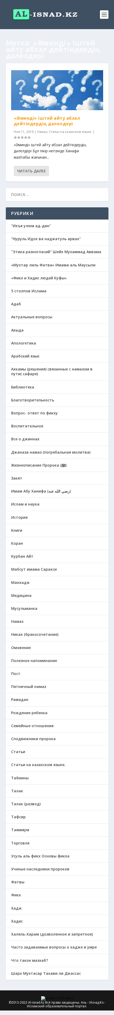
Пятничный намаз (28, 686)
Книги (16, 530)
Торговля (20, 843)
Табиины (20, 777)
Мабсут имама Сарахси (34, 569)
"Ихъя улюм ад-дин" (31, 225)
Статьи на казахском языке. (70, 131)
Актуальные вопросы (31, 316)
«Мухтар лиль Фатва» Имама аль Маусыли (53, 264)
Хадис (17, 921)
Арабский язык (25, 356)
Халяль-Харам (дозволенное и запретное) (52, 934)
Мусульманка (24, 608)
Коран (17, 543)
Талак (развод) (26, 803)
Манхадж (20, 582)
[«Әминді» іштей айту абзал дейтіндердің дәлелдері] (57, 90)
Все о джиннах (25, 438)
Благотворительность (32, 400)
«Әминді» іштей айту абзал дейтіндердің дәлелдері (47, 121)
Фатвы (17, 881)
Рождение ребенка (29, 712)
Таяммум (20, 829)
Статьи (18, 751)
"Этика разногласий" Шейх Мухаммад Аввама (56, 251)
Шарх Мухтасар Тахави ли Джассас (46, 973)
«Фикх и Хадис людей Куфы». (39, 277)
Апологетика (23, 343)
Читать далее (31, 170)
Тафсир (18, 816)
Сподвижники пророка (33, 738)
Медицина (21, 595)
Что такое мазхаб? (29, 960)
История (19, 517)
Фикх (16, 894)
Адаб (16, 303)
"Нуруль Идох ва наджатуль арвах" (46, 238)
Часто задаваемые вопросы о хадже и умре (54, 947)
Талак (17, 790)
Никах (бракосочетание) (34, 634)
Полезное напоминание (34, 660)
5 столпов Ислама (28, 290)
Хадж (16, 908)
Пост (15, 673)
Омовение (21, 647)
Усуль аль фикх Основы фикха (40, 855)
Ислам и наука (25, 504)
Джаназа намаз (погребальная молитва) (50, 452)
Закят (16, 478)
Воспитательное (27, 425)
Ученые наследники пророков (40, 868)
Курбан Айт (22, 556)
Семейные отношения (32, 725)
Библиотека (22, 387)
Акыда (17, 330)
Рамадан (19, 699)
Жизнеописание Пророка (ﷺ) (39, 465)
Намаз (42, 131)
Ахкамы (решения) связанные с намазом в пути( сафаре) (52, 371)
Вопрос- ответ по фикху (34, 412)
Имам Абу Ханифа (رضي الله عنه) (41, 491)
